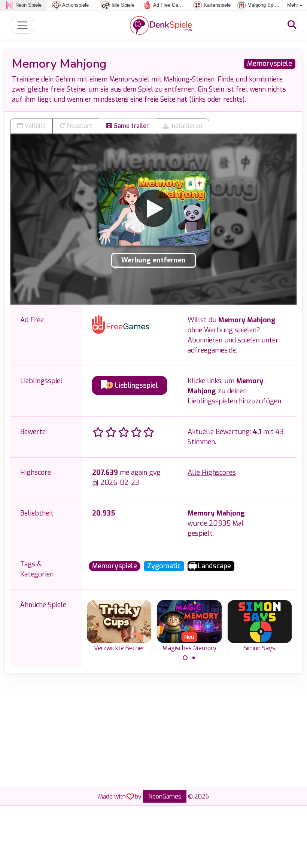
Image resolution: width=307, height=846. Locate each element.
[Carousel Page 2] (193, 658)
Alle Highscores (212, 472)
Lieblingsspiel (135, 385)
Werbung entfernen (153, 260)
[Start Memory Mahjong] (153, 208)
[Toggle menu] (22, 25)
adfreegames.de (212, 350)
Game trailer (130, 126)
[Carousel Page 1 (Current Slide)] (185, 658)
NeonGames (164, 796)
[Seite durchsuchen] (292, 25)
